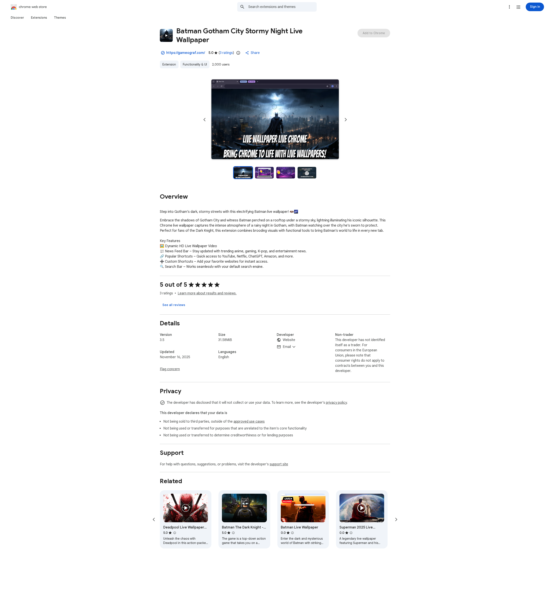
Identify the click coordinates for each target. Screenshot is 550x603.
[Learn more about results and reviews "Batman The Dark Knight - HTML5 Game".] (233, 533)
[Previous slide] (204, 119)
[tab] (17, 17)
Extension (169, 64)
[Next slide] (345, 119)
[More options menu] (509, 7)
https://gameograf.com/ (185, 53)
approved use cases (249, 421)
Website (289, 340)
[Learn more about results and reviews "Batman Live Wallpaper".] (292, 533)
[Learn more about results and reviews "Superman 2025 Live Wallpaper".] (351, 533)
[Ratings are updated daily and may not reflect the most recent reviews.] (238, 53)
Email (287, 347)
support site (279, 464)
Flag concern (170, 369)
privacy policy (336, 402)
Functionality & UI (195, 64)
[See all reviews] (174, 305)
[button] (518, 7)
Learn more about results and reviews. (207, 293)
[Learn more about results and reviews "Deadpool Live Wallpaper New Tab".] (174, 533)
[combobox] (282, 6)
